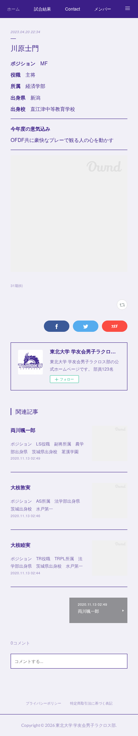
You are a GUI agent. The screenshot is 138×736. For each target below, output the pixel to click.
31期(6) (17, 285)
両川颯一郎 (23, 429)
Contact (72, 9)
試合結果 (42, 9)
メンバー (102, 9)
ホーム (13, 9)
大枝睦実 (20, 544)
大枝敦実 (20, 487)
